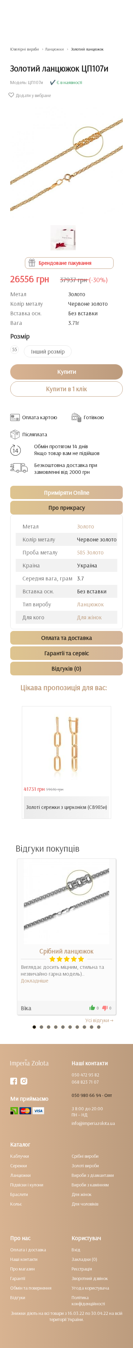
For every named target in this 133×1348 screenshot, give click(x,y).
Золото (85, 526)
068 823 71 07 (85, 1082)
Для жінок (89, 617)
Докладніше (34, 980)
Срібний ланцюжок (66, 951)
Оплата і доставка (28, 1250)
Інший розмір (48, 351)
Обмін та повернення (30, 1288)
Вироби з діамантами (93, 1175)
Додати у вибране (33, 95)
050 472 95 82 (85, 1075)
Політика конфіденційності (88, 1300)
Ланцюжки (20, 1175)
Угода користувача (90, 1288)
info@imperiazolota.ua (93, 1123)
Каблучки (19, 1156)
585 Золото (90, 552)
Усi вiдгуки (97, 1020)
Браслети (19, 1194)
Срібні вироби (85, 1156)
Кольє (16, 1204)
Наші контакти (24, 1259)
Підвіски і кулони (26, 1185)
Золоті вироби (85, 1166)
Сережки (18, 1166)
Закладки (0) (84, 1259)
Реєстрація (82, 1269)
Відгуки (17, 1297)
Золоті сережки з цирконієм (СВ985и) (66, 807)
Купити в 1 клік (66, 389)
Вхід (76, 1250)
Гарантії (17, 1278)
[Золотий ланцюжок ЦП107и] (66, 158)
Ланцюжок (90, 604)
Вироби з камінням (90, 1185)
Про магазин (22, 1269)
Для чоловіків (85, 1204)
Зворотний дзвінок (90, 1278)
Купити (66, 371)
